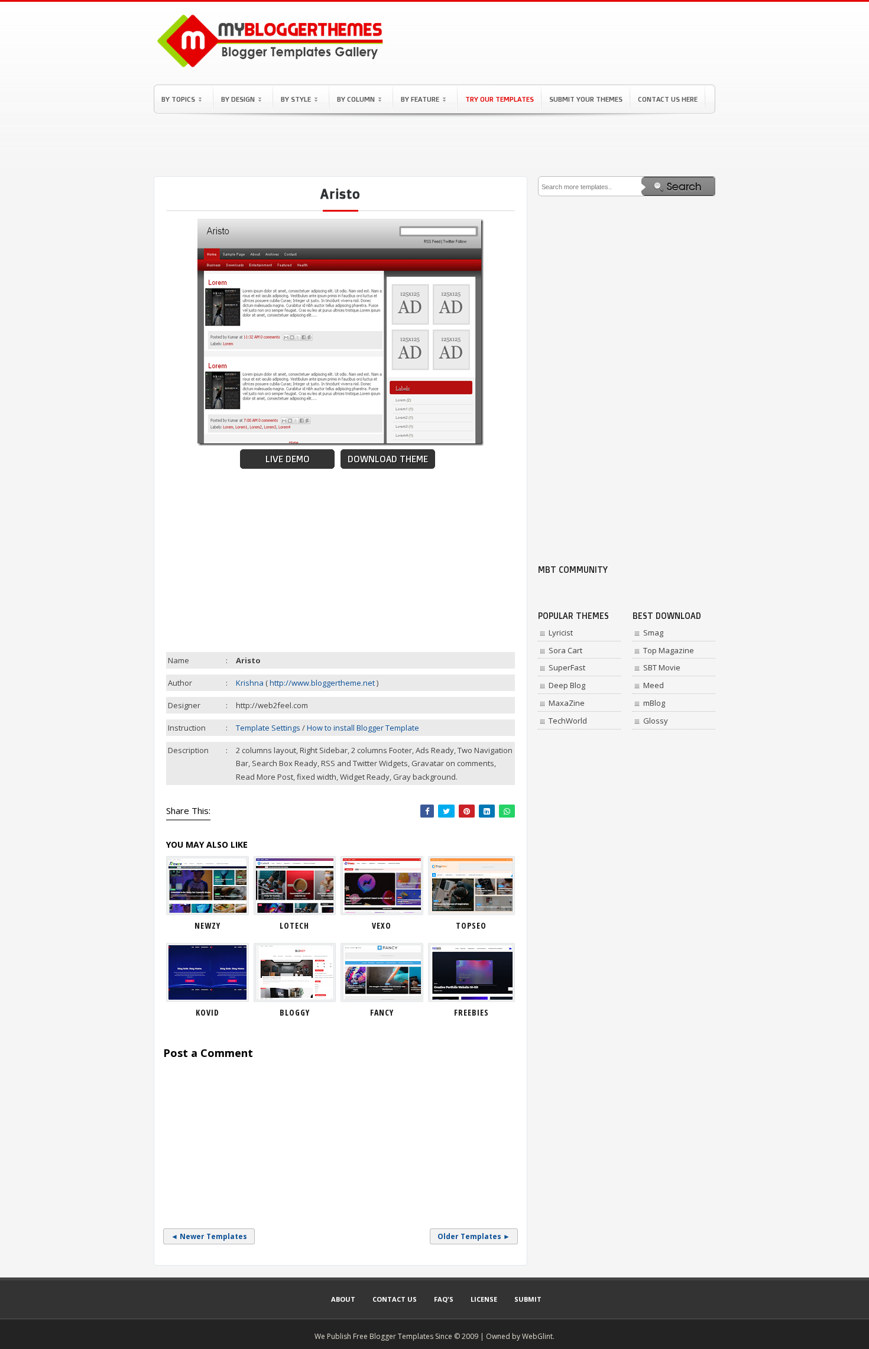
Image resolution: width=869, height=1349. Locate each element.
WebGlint (537, 1336)
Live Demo (287, 459)
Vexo (381, 925)
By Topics (178, 99)
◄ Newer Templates (209, 1236)
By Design (238, 99)
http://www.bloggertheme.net (322, 682)
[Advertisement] (434, 144)
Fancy (382, 1012)
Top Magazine (668, 650)
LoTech (294, 925)
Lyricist (561, 632)
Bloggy (295, 1012)
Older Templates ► (473, 1236)
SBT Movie (661, 667)
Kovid (207, 1012)
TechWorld (568, 720)
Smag (653, 632)
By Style (296, 99)
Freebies (471, 1012)
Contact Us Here (668, 99)
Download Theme (388, 459)
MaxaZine (567, 703)
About (343, 1299)
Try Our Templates (499, 99)
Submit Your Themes (585, 99)
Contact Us (394, 1299)
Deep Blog (567, 685)
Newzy (207, 925)
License (484, 1299)
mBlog (654, 703)
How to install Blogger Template (363, 727)
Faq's (443, 1299)
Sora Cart (565, 650)
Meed (653, 685)
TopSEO (471, 925)
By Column (356, 99)
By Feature (420, 99)
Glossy (655, 720)
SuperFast (567, 667)
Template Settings (268, 727)
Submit (527, 1299)
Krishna (250, 682)
